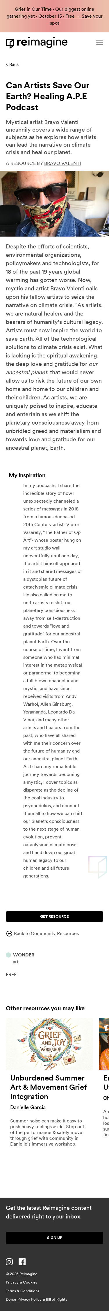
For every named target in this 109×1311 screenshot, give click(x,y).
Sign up (54, 1238)
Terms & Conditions (22, 1291)
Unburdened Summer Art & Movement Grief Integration (48, 1087)
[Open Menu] (99, 42)
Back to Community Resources (46, 933)
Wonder (23, 955)
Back (14, 64)
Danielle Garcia (28, 1107)
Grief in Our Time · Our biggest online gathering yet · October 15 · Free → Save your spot (55, 16)
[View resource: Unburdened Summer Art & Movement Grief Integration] (49, 1044)
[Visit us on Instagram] (9, 1261)
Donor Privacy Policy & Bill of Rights (36, 1299)
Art (16, 962)
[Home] (38, 43)
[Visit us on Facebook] (22, 1261)
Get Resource (54, 916)
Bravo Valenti (62, 163)
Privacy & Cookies (21, 1282)
